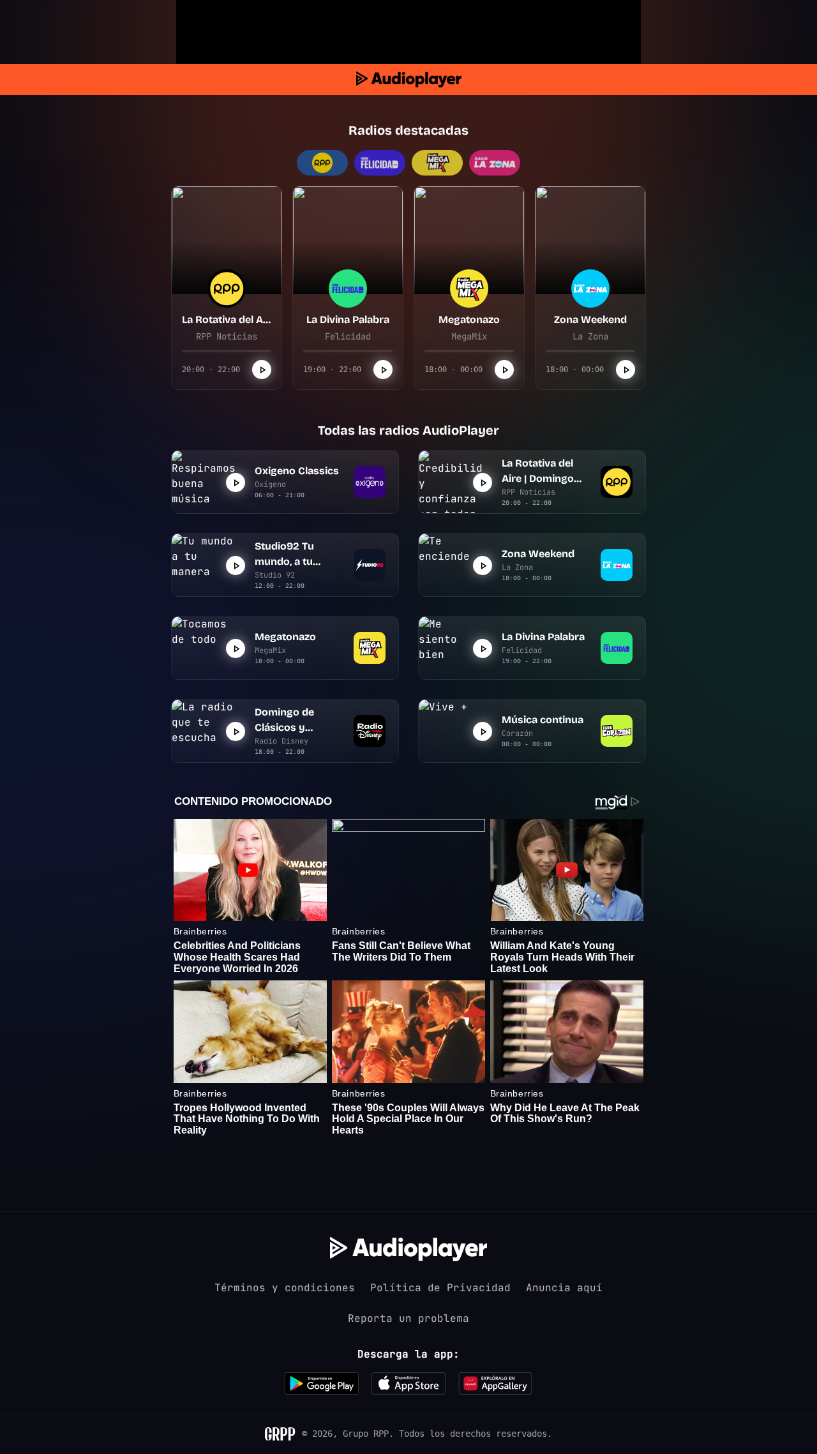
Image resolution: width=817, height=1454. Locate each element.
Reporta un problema (408, 1318)
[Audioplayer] (408, 79)
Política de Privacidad (440, 1287)
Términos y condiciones (284, 1287)
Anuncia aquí (564, 1287)
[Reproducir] (261, 369)
